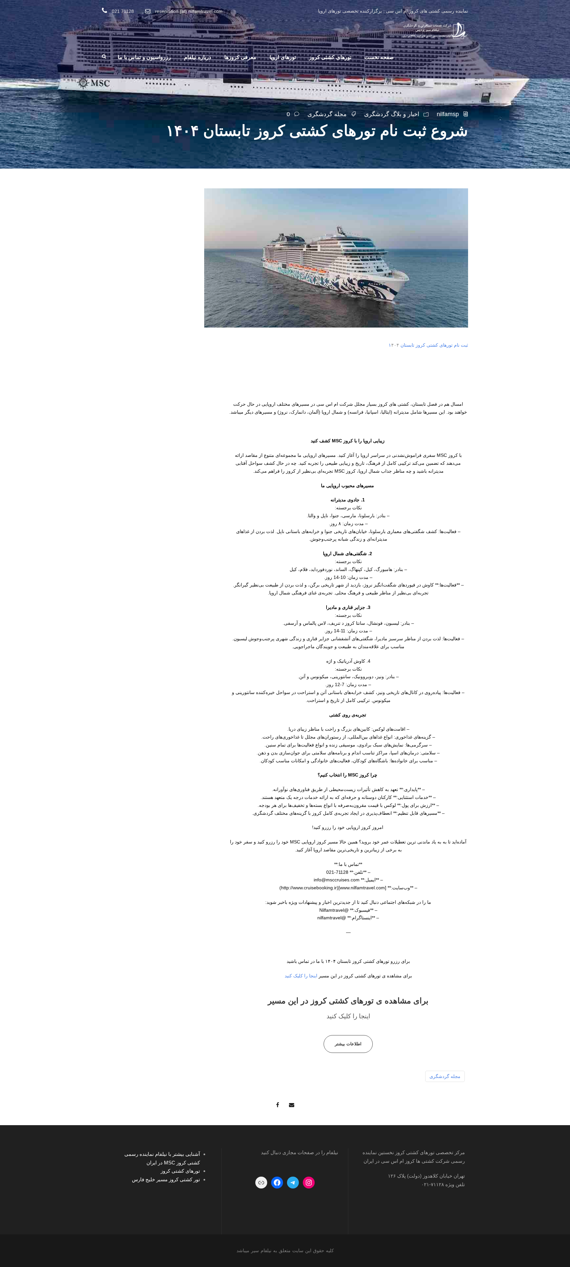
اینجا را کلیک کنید (301, 975)
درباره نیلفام (197, 57)
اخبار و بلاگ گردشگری (391, 114)
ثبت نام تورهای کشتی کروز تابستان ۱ (428, 345)
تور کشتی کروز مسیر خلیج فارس (166, 1179)
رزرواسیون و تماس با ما (144, 57)
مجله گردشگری (327, 114)
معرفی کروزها (240, 57)
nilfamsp (448, 114)
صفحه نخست (379, 57)
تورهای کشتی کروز (330, 57)
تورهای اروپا (282, 57)
